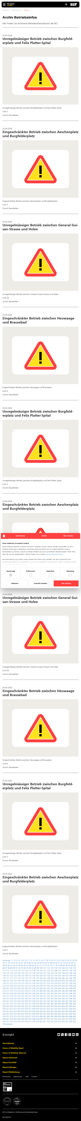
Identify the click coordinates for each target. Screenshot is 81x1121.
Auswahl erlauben (40, 583)
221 (44, 983)
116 (26, 970)
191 (7, 981)
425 (59, 1009)
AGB (26, 1077)
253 (15, 988)
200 (41, 981)
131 (7, 973)
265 (59, 988)
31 (6, 963)
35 (17, 963)
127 (66, 970)
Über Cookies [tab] (68, 536)
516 (26, 1021)
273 (15, 991)
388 (70, 1004)
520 (41, 1021)
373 (15, 1004)
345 (59, 998)
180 (41, 978)
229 (74, 983)
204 (55, 981)
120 (41, 970)
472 (11, 1016)
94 (25, 968)
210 (4, 983)
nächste (9, 1024)
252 (11, 988)
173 (15, 978)
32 (9, 963)
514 (18, 1021)
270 (4, 991)
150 (4, 976)
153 (15, 976)
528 (70, 1021)
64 (19, 965)
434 (18, 1011)
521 (44, 1021)
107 (66, 968)
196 (26, 981)
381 (44, 1004)
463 (52, 1014)
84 (72, 965)
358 (33, 1001)
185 (59, 978)
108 (70, 968)
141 (44, 973)
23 (60, 960)
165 (59, 976)
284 (55, 991)
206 (63, 981)
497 (30, 1019)
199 (37, 981)
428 (70, 1009)
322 (48, 996)
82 (67, 965)
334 (18, 998)
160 (41, 976)
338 (33, 998)
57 (75, 963)
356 (26, 1001)
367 (66, 1001)
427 (66, 1009)
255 (22, 988)
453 (15, 1014)
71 (38, 965)
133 (15, 973)
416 (26, 1009)
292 (11, 993)
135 (22, 973)
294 (18, 993)
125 (59, 970)
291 (7, 993)
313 (15, 996)
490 (4, 1019)
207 (66, 981)
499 (37, 1019)
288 (70, 991)
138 (33, 973)
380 (41, 1004)
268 (70, 988)
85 (75, 965)
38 (25, 963)
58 (4, 965)
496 (26, 1019)
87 (6, 968)
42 (35, 963)
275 (22, 991)
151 (7, 976)
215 (22, 983)
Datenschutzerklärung (54, 554)
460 (41, 1014)
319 (37, 996)
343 (52, 998)
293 (15, 993)
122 (48, 970)
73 (43, 965)
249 (74, 986)
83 (69, 965)
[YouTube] (73, 1034)
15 (39, 960)
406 (63, 1006)
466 (63, 1014)
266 (63, 988)
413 (15, 1009)
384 (55, 1004)
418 (33, 1009)
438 (33, 1011)
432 (11, 1011)
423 (52, 1009)
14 (36, 960)
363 (52, 1001)
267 (66, 988)
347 (66, 998)
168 (70, 976)
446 (63, 1011)
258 (33, 988)
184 (55, 978)
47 (48, 963)
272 (11, 991)
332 (11, 998)
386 (63, 1004)
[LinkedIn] (76, 1034)
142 (48, 973)
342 (48, 998)
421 (44, 1009)
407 (66, 1006)
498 (33, 1019)
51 (59, 963)
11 (29, 960)
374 (18, 1004)
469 (74, 1014)
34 (14, 963)
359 (37, 1001)
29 (76, 960)
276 (26, 991)
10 (26, 960)
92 (19, 968)
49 (54, 963)
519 (37, 1021)
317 (30, 996)
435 (22, 1011)
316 (26, 996)
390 (4, 1006)
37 (22, 963)
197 (30, 981)
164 (55, 976)
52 (62, 963)
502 (48, 1019)
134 (18, 973)
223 (52, 983)
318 (33, 996)
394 (18, 1006)
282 (48, 991)
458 (33, 1014)
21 (55, 960)
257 (30, 988)
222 (48, 983)
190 (4, 981)
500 (41, 1019)
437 (30, 1011)
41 (33, 963)
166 (63, 976)
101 (44, 968)
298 (33, 993)
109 (74, 968)
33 (11, 963)
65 (22, 965)
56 (72, 963)
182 (48, 978)
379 (37, 1004)
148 (70, 973)
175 (22, 978)
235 (22, 986)
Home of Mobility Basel (13, 1048)
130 (4, 973)
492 (11, 1019)
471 (7, 1016)
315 (22, 996)
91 (17, 968)
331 (7, 998)
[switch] (30, 575)
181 (44, 978)
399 (37, 1006)
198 (33, 981)
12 (31, 960)
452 (11, 1014)
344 (55, 998)
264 (55, 988)
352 (11, 1001)
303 (52, 993)
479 (37, 1016)
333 (15, 998)
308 (70, 993)
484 (55, 1016)
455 (22, 1014)
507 (66, 1019)
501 (44, 1019)
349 (74, 998)
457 (30, 1014)
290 (4, 993)
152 (11, 976)
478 (33, 1016)
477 (30, 1016)
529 (74, 1021)
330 (4, 998)
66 (25, 965)
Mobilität (6, 10)
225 (59, 983)
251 (7, 988)
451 (7, 1014)
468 (70, 1014)
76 (51, 965)
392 (11, 1006)
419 (37, 1009)
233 (15, 986)
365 (59, 1001)
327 (66, 996)
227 (66, 983)
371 (7, 1004)
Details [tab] (44, 536)
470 (4, 1016)
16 (42, 960)
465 (59, 1014)
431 (7, 1011)
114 (18, 970)
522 (48, 1021)
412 (11, 1009)
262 (48, 988)
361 (44, 1001)
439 (37, 1011)
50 (56, 963)
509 (74, 1019)
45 (43, 963)
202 (48, 981)
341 (44, 998)
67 (27, 965)
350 (4, 1001)
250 (4, 988)
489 (74, 1016)
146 (63, 973)
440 (41, 1011)
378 (33, 1004)
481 (44, 1016)
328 (70, 996)
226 (63, 983)
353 (15, 1001)
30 (4, 963)
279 (37, 991)
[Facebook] (65, 1034)
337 (30, 998)
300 (41, 993)
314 (18, 996)
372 (11, 1004)
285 (59, 991)
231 (7, 986)
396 (26, 1006)
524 (55, 1021)
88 (9, 968)
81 (64, 965)
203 (52, 981)
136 (26, 973)
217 (30, 983)
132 (11, 973)
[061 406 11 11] (62, 1034)
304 (55, 993)
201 (44, 981)
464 (55, 1014)
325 (59, 996)
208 (70, 981)
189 (74, 978)
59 (6, 965)
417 (30, 1009)
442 (48, 1011)
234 (18, 986)
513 (15, 1021)
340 (41, 998)
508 (70, 1019)
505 (59, 1019)
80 (62, 965)
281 (44, 991)
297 (30, 993)
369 (74, 1001)
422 (48, 1009)
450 (4, 1014)
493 (15, 1019)
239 (37, 986)
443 (52, 1011)
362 (48, 1001)
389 (74, 1004)
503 (52, 1019)
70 (35, 965)
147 (66, 973)
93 (22, 968)
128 (70, 970)
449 (74, 1011)
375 (22, 1004)
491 (7, 1019)
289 (74, 991)
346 (63, 998)
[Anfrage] (58, 1034)
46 (46, 963)
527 (66, 1021)
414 (18, 1009)
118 (33, 970)
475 (22, 1016)
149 (74, 973)
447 (66, 1011)
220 (41, 983)
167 (66, 976)
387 (66, 1004)
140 (41, 973)
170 (4, 978)
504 (55, 1019)
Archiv (26, 10)
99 (38, 968)
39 (27, 963)
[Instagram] (69, 1034)
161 (44, 976)
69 (33, 965)
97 (33, 968)
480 (41, 1016)
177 (30, 978)
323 (52, 996)
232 (11, 986)
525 (59, 1021)
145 (59, 973)
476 (26, 1016)
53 (64, 963)
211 (7, 983)
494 (18, 1019)
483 (52, 1016)
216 (26, 983)
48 (51, 963)
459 (37, 1014)
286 (63, 991)
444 (55, 1011)
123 (52, 970)
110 (4, 970)
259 (37, 988)
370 (4, 1004)
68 (30, 965)
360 (41, 1001)
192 (11, 981)
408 (70, 1006)
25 (65, 960)
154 (18, 976)
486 (63, 1016)
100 (41, 968)
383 (52, 1004)
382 (48, 1004)
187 (66, 978)
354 (18, 1001)
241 (44, 986)
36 (19, 963)
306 (63, 993)
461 (44, 1014)
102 (48, 968)
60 (9, 965)
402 (48, 1006)
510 (4, 1021)
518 (33, 1021)
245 (59, 986)
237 (30, 986)
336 (26, 998)
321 (44, 996)
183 (52, 978)
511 (7, 1021)
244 (55, 986)
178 (33, 978)
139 (37, 973)
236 (26, 986)
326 (63, 996)
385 (59, 1004)
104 (55, 968)
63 (17, 965)
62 (14, 965)
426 (63, 1009)
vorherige (6, 960)
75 (48, 965)
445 (59, 1011)
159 (37, 976)
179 (37, 978)
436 (26, 1011)
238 (33, 986)
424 (55, 1009)
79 (59, 965)
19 (50, 960)
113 (15, 970)
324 (55, 996)
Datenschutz (17, 1077)
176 (26, 978)
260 (41, 988)
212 (11, 983)
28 (73, 960)
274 (18, 991)
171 (7, 978)
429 (74, 1009)
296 (26, 993)
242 (48, 986)
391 (7, 1006)
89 (11, 968)
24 (63, 960)
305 (59, 993)
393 (15, 1006)
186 (63, 978)
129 (74, 970)
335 (22, 998)
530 (4, 1024)
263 (52, 988)
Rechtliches (7, 1077)
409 (74, 1006)
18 (47, 960)
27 (71, 960)
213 (15, 983)
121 (44, 970)
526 (63, 1021)
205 (59, 981)
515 (22, 1021)
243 (52, 986)
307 (66, 993)
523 (52, 1021)
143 (52, 973)
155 (22, 976)
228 (70, 983)
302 (48, 993)
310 (4, 996)
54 (67, 963)
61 (11, 965)
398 (33, 1006)
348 (70, 998)
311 (7, 996)
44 (40, 963)
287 (66, 991)
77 (54, 965)
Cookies (34, 1077)
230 (4, 986)
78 (56, 965)
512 (11, 1021)
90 (14, 968)
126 (63, 970)
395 (22, 1006)
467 (66, 1014)
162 (48, 976)
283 (52, 991)
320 (41, 996)
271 (7, 991)
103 (52, 968)
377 (30, 1004)
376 (26, 1004)
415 (22, 1009)
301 (44, 993)
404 (55, 1006)
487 (66, 1016)
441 (44, 1011)
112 (11, 970)
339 (37, 998)
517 (30, 1021)
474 (18, 1016)
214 (18, 983)
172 (11, 978)
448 (70, 1011)
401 (44, 1006)
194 (18, 981)
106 (63, 968)
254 (18, 988)
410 (4, 1009)
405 (59, 1006)
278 (33, 991)
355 (22, 1001)
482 (48, 1016)
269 (74, 988)
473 (15, 1016)
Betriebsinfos (16, 10)
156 (26, 976)
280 (41, 991)
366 (63, 1001)
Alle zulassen (66, 583)
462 (48, 1014)
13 (34, 960)
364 (55, 1001)
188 (70, 978)
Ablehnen (14, 583)
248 (70, 986)
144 (55, 973)
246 (63, 986)
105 (59, 968)
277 (30, 991)
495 (22, 1019)
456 (26, 1014)
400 (41, 1006)
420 (41, 1009)
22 (58, 960)
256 (26, 988)
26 (68, 960)
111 (7, 970)
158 (33, 976)
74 (46, 965)
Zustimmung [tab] (20, 536)
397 (30, 1006)
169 (74, 976)
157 (30, 976)
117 (30, 970)
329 (74, 996)
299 (37, 993)
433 (15, 1011)
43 (38, 963)
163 (52, 976)
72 (40, 965)
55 (69, 963)
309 (74, 993)
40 (30, 963)
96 (30, 968)
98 (35, 968)
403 (52, 1006)
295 (22, 993)
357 (30, 1001)
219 (37, 983)
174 (18, 978)
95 (27, 968)
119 (37, 970)
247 (66, 986)
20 (52, 960)
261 (44, 988)
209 (74, 981)
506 (63, 1019)
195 (22, 981)
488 (70, 1016)
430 (4, 1011)
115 (22, 970)
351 (7, 1001)
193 (15, 981)
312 (11, 996)
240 (41, 986)
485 (59, 1016)
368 (70, 1001)
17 (44, 960)
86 (4, 968)
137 (30, 973)
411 (7, 1009)
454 (18, 1014)
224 (55, 983)
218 (33, 983)
